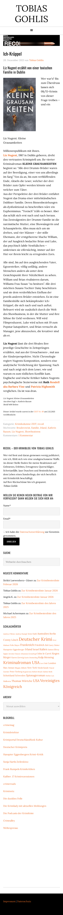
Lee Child (43, 663)
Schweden (20, 675)
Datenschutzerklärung (32, 531)
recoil (41, 423)
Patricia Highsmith (43, 386)
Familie (35, 427)
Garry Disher (54, 645)
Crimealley (9, 820)
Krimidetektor (11, 732)
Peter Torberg (16, 671)
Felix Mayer (15, 645)
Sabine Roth (47, 672)
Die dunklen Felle (12, 798)
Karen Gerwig (17, 657)
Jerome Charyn (14, 654)
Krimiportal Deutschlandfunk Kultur (23, 739)
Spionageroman (35, 675)
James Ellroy (53, 649)
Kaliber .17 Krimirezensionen (18, 776)
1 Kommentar (26, 435)
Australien (43, 633)
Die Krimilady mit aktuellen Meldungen (24, 805)
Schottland (9, 675)
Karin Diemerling (31, 657)
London (52, 663)
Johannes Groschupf (29, 654)
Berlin (53, 633)
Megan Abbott (21, 668)
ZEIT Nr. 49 (39, 411)
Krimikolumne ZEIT (25, 423)
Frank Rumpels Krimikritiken (19, 769)
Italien (43, 649)
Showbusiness (32, 431)
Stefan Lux (50, 676)
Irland (43, 427)
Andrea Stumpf (21, 634)
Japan (5, 654)
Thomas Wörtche (22, 681)
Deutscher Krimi (35, 639)
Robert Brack (37, 672)
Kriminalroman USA (21, 662)
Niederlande (43, 668)
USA (36, 680)
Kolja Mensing (46, 657)
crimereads (9, 783)
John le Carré (44, 653)
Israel (36, 649)
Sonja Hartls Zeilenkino (15, 761)
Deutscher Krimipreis (15, 747)
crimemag (8, 724)
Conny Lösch (10, 639)
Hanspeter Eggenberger (13, 649)
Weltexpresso (10, 827)
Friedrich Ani (41, 644)
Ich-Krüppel (12, 53)
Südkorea (7, 681)
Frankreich (27, 645)
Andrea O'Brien (9, 634)
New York (32, 667)
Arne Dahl (32, 634)
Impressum (9, 901)
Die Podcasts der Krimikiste (18, 813)
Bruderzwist (23, 427)
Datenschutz (24, 901)
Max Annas (8, 667)
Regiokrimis (27, 672)
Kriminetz (8, 791)
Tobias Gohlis (31, 13)
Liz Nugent (10, 155)
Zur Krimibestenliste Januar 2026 (39, 590)
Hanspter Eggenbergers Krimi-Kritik (23, 754)
